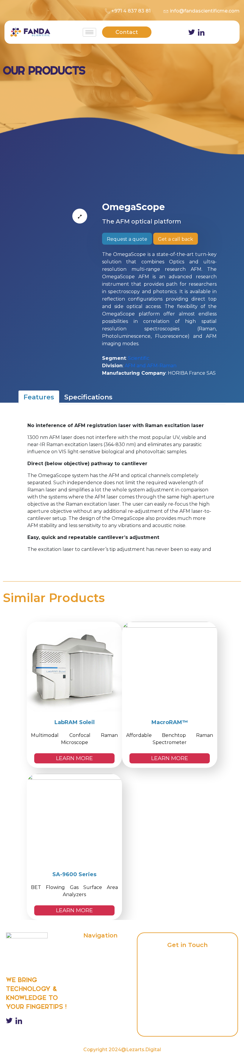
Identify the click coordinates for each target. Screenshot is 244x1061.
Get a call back (175, 239)
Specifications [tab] (88, 397)
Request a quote (127, 239)
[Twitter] (191, 32)
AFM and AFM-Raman (150, 365)
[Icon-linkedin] (201, 32)
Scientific (138, 358)
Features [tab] (39, 397)
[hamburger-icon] (89, 32)
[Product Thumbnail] (79, 216)
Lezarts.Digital (143, 1049)
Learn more (74, 758)
